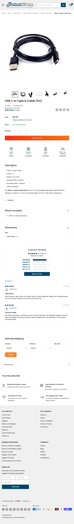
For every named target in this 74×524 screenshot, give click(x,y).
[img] (9, 286)
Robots (9, 13)
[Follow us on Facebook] (3, 509)
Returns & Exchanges (9, 424)
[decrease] (15, 131)
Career (42, 418)
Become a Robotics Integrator (11, 446)
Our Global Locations (8, 501)
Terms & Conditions (46, 421)
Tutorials (43, 455)
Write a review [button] (37, 274)
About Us (43, 415)
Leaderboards (44, 458)
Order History (6, 418)
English (26, 501)
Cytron (7, 105)
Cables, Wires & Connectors (31, 13)
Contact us (5, 436)
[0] (70, 5)
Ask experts (46, 155)
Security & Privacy (46, 424)
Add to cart (37, 138)
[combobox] (49, 5)
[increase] (26, 131)
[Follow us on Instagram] (10, 509)
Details (11, 155)
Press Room (44, 427)
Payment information (8, 433)
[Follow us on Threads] (29, 509)
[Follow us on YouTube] (18, 509)
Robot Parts (17, 13)
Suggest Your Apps (8, 458)
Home (3, 13)
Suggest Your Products (9, 455)
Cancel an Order (7, 427)
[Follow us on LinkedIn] (25, 509)
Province (33, 344)
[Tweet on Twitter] (64, 109)
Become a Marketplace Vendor (11, 449)
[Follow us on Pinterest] (14, 509)
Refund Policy (8, 364)
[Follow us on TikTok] (21, 509)
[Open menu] (3, 5)
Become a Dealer (7, 452)
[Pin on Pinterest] (60, 109)
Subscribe (15, 487)
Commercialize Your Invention (11, 461)
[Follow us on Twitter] (7, 509)
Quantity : (8, 131)
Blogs (42, 449)
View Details (28, 155)
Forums (42, 446)
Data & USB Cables (46, 13)
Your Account (6, 415)
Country (7, 344)
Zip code (57, 344)
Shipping (4, 421)
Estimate (11, 354)
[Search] (63, 5)
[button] (9, 110)
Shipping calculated (18, 120)
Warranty (5, 430)
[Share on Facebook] (57, 109)
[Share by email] (67, 109)
